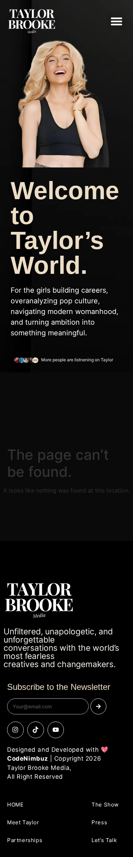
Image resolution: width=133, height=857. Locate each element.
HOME (15, 804)
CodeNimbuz (27, 758)
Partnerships (24, 840)
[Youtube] (56, 730)
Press (99, 822)
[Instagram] (15, 730)
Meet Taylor (23, 822)
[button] (116, 21)
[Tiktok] (35, 730)
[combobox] (48, 706)
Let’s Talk (104, 840)
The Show (105, 804)
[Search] (98, 706)
